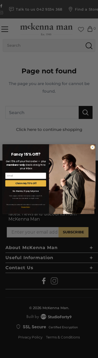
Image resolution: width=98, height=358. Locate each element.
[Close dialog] (92, 147)
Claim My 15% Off (25, 183)
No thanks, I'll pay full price (25, 191)
